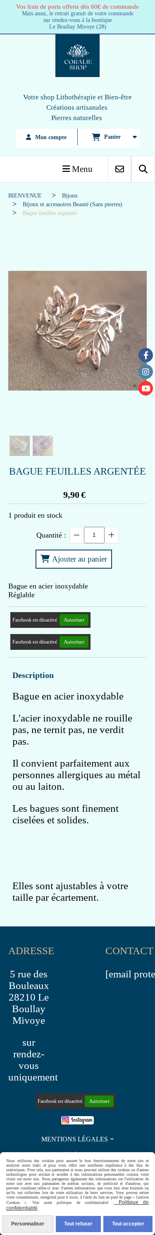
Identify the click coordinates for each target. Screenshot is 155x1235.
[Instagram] (145, 371)
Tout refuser (78, 1224)
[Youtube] (145, 388)
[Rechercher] (143, 169)
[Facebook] (145, 355)
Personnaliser (27, 1224)
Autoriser (74, 620)
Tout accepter (128, 1224)
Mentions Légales (74, 1139)
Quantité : (51, 535)
